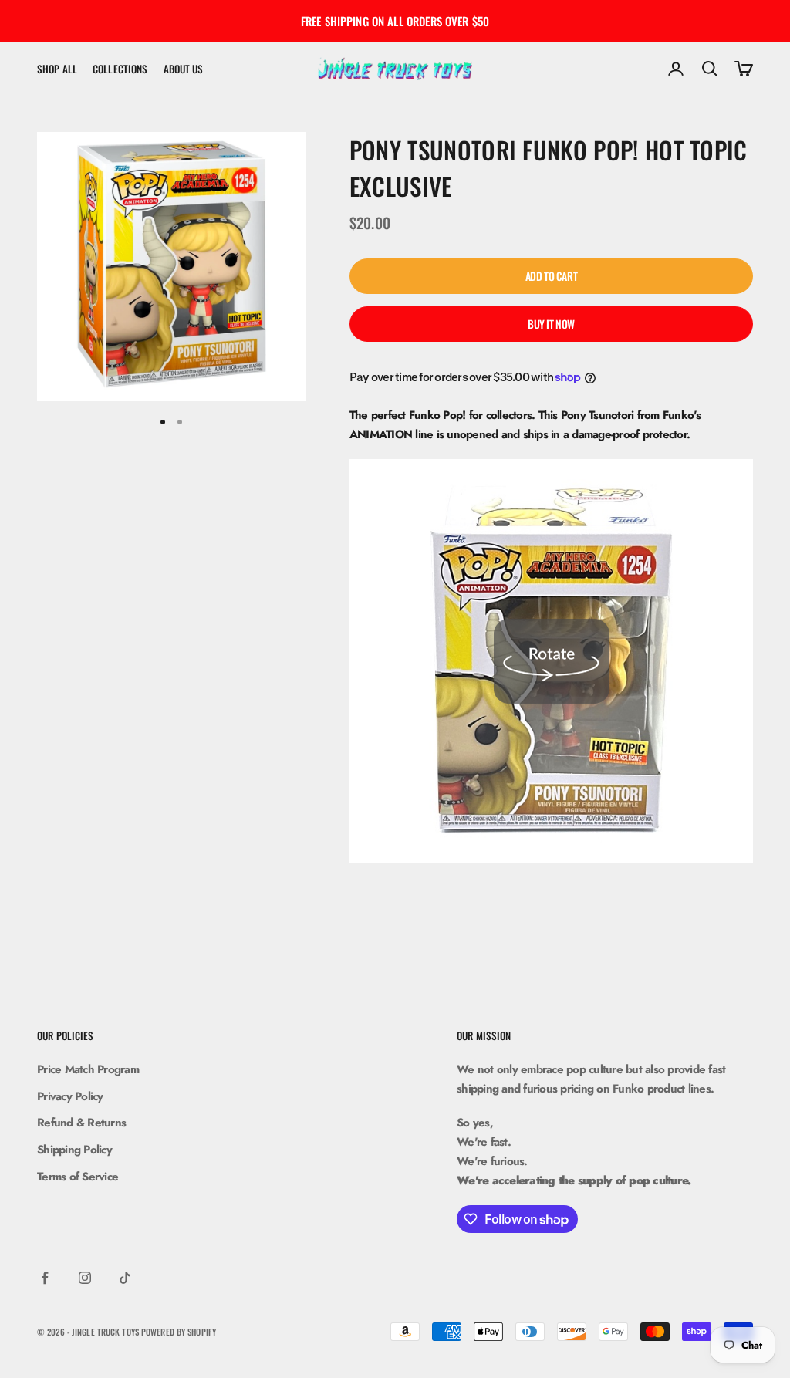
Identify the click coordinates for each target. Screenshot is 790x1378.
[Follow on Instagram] (85, 1277)
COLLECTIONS (120, 68)
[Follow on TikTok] (125, 1277)
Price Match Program (88, 1069)
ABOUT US (184, 68)
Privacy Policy (70, 1096)
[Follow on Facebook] (44, 1277)
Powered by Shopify (178, 1332)
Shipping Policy (74, 1149)
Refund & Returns (81, 1122)
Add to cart (551, 276)
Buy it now (551, 324)
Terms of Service (77, 1176)
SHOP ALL (57, 68)
